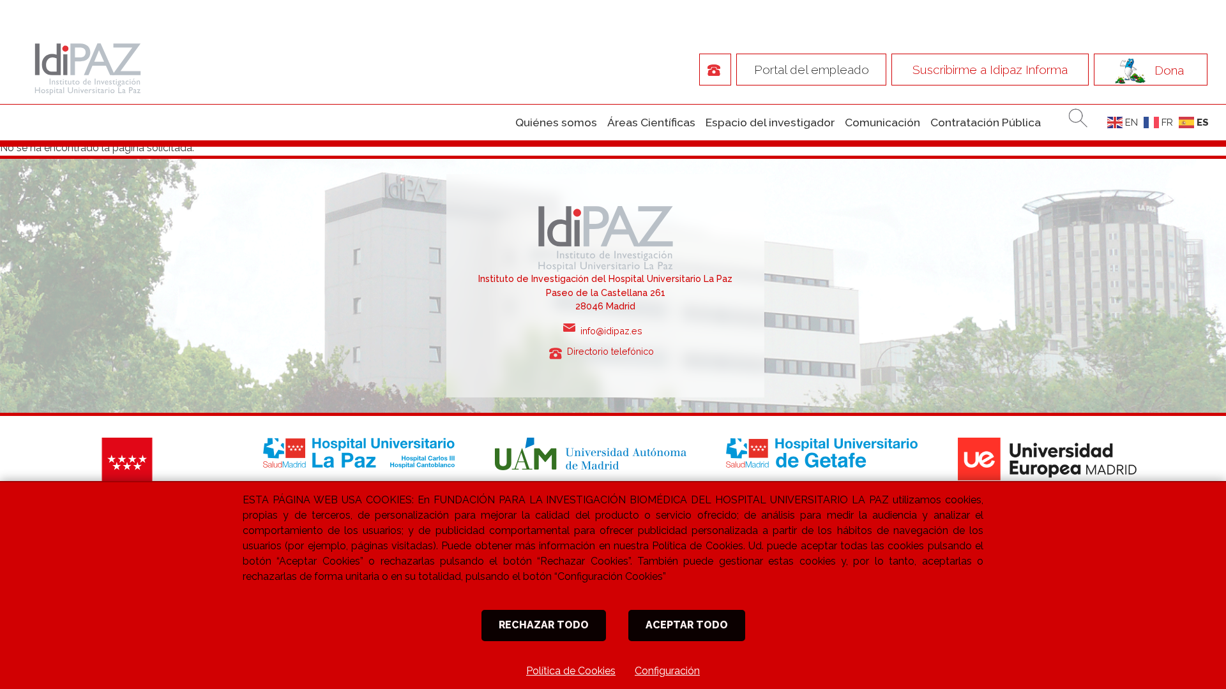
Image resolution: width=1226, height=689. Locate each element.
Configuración (667, 671)
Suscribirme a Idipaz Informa (990, 70)
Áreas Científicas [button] (651, 122)
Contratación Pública (985, 122)
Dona (1169, 70)
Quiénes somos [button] (556, 122)
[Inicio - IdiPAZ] (85, 68)
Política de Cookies (571, 671)
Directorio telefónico (614, 351)
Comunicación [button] (882, 122)
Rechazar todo (544, 625)
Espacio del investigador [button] (770, 122)
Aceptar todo (687, 625)
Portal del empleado (811, 70)
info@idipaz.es (613, 330)
